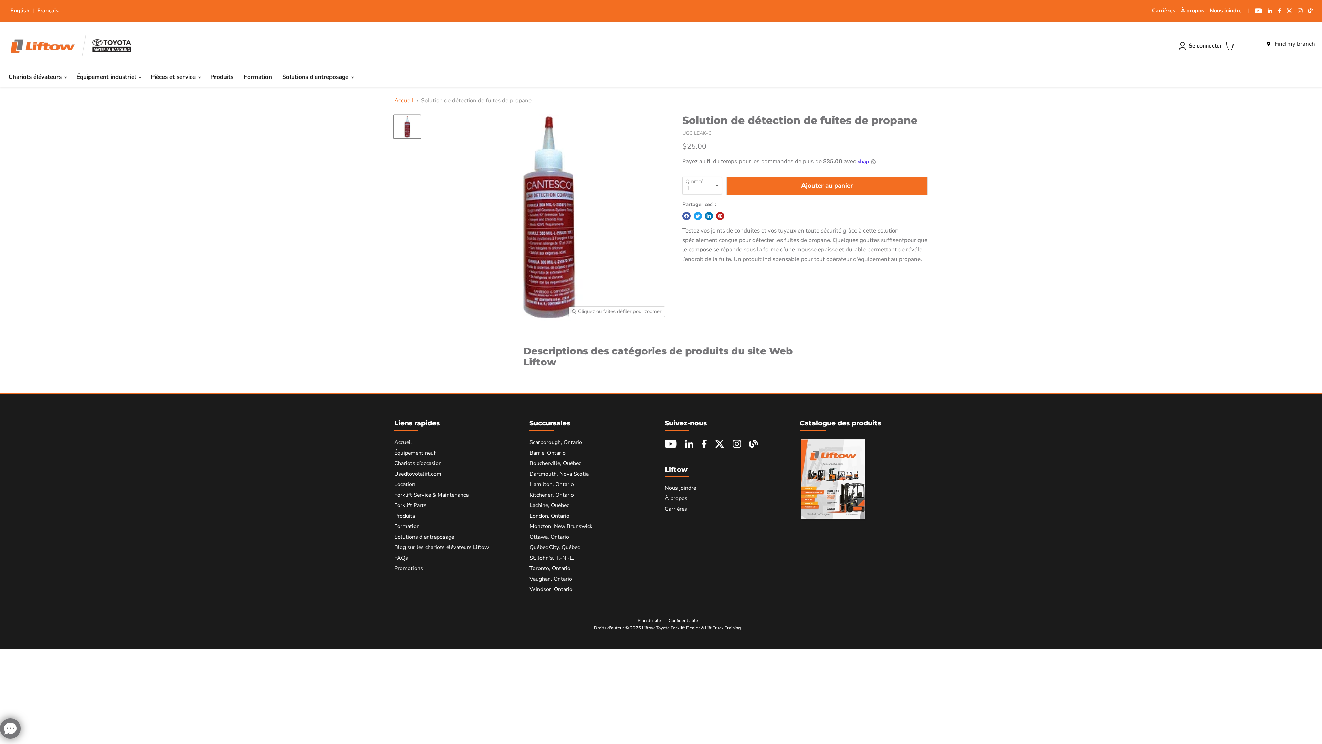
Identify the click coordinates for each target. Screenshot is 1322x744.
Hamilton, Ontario (551, 484)
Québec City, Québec (554, 547)
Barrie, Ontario (547, 453)
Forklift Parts (410, 505)
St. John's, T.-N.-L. (551, 558)
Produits (221, 77)
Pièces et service (174, 77)
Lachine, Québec (549, 505)
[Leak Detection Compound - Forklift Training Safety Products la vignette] (407, 126)
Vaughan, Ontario (550, 579)
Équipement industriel (107, 77)
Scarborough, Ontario (555, 442)
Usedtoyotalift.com (417, 474)
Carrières (1163, 10)
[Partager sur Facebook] (686, 216)
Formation (258, 77)
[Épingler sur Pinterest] (720, 216)
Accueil (403, 100)
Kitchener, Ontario (551, 495)
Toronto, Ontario (549, 568)
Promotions (408, 568)
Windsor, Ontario (551, 589)
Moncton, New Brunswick (560, 526)
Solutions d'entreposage (316, 77)
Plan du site (649, 621)
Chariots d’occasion (418, 463)
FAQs (401, 558)
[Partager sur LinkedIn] (709, 216)
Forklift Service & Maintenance (431, 495)
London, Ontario (549, 516)
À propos (1192, 10)
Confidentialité (683, 621)
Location (404, 484)
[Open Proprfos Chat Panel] (10, 728)
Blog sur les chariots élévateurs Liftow (441, 547)
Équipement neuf (415, 453)
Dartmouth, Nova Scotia (559, 474)
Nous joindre (1226, 10)
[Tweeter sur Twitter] (698, 216)
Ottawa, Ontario (549, 537)
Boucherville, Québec (555, 463)
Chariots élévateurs (36, 77)
